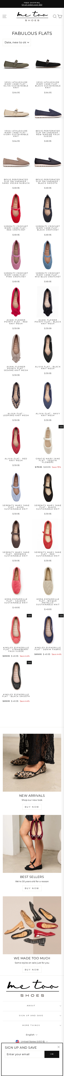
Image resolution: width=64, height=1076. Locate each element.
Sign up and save (31, 1015)
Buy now (32, 888)
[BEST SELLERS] (32, 844)
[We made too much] (32, 925)
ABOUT (31, 1006)
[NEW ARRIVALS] (32, 763)
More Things (31, 1025)
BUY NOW (32, 807)
